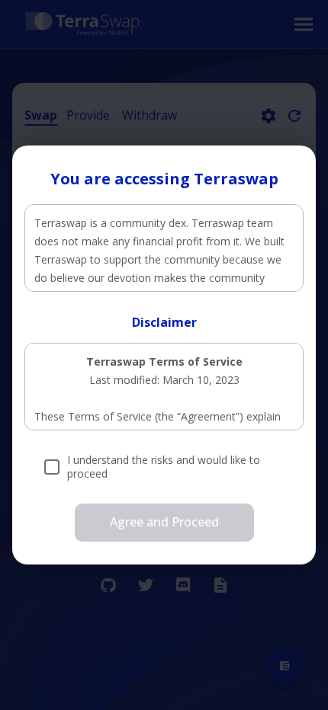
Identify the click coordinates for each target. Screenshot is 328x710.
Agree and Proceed (164, 521)
